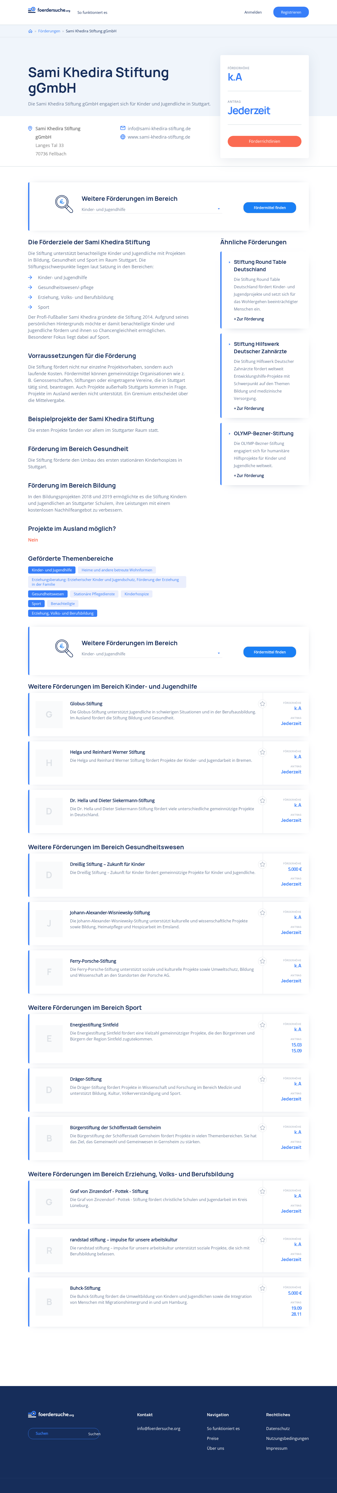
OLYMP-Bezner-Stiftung (264, 433)
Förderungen (49, 30)
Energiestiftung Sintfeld (94, 1025)
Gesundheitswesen (48, 593)
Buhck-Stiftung (85, 1288)
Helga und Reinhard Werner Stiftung (107, 752)
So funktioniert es (92, 12)
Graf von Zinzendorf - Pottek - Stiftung (109, 1191)
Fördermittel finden (270, 207)
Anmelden (253, 12)
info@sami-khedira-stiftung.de (159, 128)
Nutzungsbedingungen (287, 1438)
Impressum (276, 1448)
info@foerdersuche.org (158, 1428)
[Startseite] (51, 11)
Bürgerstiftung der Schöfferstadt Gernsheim (115, 1127)
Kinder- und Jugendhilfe (52, 569)
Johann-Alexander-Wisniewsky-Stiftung (110, 912)
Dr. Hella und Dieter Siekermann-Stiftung (112, 800)
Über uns (215, 1448)
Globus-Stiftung (86, 703)
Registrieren (291, 12)
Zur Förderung (250, 319)
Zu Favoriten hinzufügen (262, 704)
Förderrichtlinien (264, 141)
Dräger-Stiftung (86, 1079)
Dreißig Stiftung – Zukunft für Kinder (107, 864)
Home (30, 31)
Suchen (92, 1433)
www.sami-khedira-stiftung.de (159, 137)
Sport (36, 603)
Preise (213, 1438)
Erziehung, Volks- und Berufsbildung (63, 613)
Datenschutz (278, 1428)
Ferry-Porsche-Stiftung (93, 961)
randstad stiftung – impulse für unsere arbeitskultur (123, 1240)
